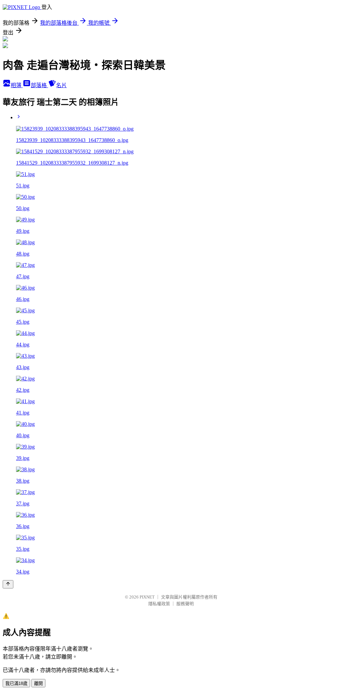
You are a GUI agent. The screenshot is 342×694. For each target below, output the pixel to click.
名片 (61, 85)
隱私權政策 (159, 603)
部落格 (39, 85)
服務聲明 (185, 603)
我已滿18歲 (16, 683)
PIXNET (147, 596)
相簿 (17, 85)
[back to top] (8, 584)
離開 (38, 683)
